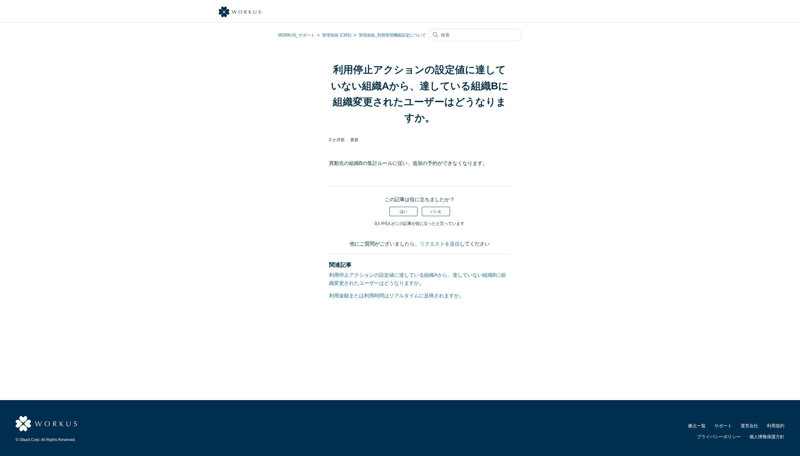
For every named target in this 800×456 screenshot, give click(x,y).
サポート (723, 425)
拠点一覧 (697, 425)
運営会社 (749, 425)
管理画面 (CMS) (336, 35)
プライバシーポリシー (719, 436)
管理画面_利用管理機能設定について (392, 35)
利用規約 (775, 425)
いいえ (436, 211)
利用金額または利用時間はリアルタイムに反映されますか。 (396, 295)
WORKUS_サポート (296, 35)
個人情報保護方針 (766, 436)
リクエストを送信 (440, 243)
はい (403, 211)
